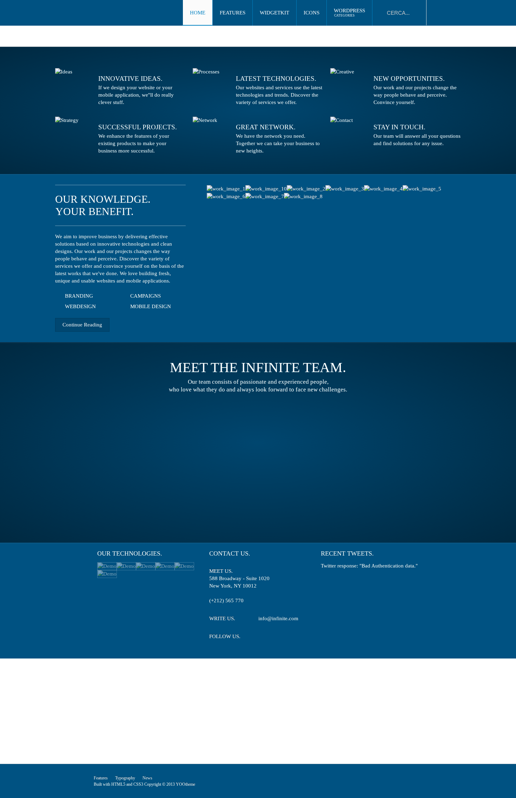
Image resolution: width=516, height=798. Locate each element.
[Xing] (289, 637)
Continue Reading (82, 324)
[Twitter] (263, 637)
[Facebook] (276, 637)
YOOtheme (185, 784)
